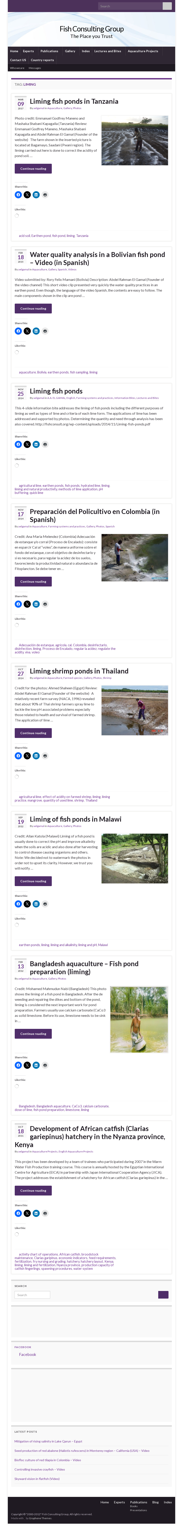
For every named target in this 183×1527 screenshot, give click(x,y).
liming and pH (87, 945)
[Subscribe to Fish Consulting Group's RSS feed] (13, 5)
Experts (29, 51)
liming (71, 236)
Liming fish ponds (56, 391)
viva (27, 652)
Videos (72, 269)
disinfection (23, 649)
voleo (36, 652)
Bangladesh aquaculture (54, 1106)
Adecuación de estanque (36, 645)
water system (83, 1268)
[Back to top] (173, 1517)
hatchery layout (92, 1261)
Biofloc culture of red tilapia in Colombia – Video (48, 1460)
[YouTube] (27, 5)
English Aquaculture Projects (76, 1151)
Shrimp (107, 678)
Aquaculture (54, 108)
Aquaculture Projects (143, 51)
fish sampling (79, 372)
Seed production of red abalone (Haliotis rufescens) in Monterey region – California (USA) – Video (82, 1450)
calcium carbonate (96, 1106)
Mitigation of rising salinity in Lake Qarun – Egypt (48, 1441)
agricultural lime (30, 485)
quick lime (36, 493)
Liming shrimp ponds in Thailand (79, 671)
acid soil (24, 236)
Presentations (138, 1510)
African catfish (69, 1254)
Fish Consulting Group (92, 28)
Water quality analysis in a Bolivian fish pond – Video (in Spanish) (97, 258)
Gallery (70, 51)
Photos (77, 108)
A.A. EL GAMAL (56, 398)
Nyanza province (68, 1265)
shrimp (79, 800)
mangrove (35, 800)
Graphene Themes (40, 1518)
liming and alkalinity (64, 945)
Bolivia (41, 372)
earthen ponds (58, 372)
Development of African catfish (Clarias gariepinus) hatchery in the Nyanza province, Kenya (90, 1136)
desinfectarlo (97, 645)
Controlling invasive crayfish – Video (40, 1469)
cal (70, 645)
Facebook (23, 1347)
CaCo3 (77, 1106)
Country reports (42, 60)
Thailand (91, 800)
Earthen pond (41, 236)
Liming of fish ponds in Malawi (76, 819)
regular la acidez (85, 649)
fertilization (23, 1261)
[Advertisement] (37, 1395)
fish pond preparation (48, 1110)
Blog (155, 1502)
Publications (50, 51)
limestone (73, 1110)
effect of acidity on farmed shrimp (67, 797)
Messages (35, 68)
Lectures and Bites (108, 51)
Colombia (79, 645)
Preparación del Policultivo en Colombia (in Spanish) (95, 515)
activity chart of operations (38, 1254)
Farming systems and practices (94, 398)
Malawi (103, 945)
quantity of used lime (58, 800)
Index (86, 51)
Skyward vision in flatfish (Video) (37, 1479)
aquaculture (27, 372)
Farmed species (73, 678)
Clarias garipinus (45, 1258)
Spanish (62, 269)
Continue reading (33, 168)
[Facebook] (20, 5)
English (71, 398)
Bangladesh (27, 1106)
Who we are (17, 68)
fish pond (58, 236)
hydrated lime (90, 485)
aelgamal (38, 108)
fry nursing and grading (49, 1261)
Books (134, 1506)
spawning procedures (56, 1268)
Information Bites (124, 398)
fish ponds (72, 485)
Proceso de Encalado (57, 649)
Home (14, 51)
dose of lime (23, 1110)
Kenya (108, 1261)
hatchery (73, 1261)
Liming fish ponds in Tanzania (74, 101)
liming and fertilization (39, 1265)
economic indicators (73, 1258)
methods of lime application (78, 489)
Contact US (18, 60)
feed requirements (102, 1258)
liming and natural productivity (36, 489)
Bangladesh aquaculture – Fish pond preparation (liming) (84, 967)
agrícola (61, 645)
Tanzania (82, 236)
